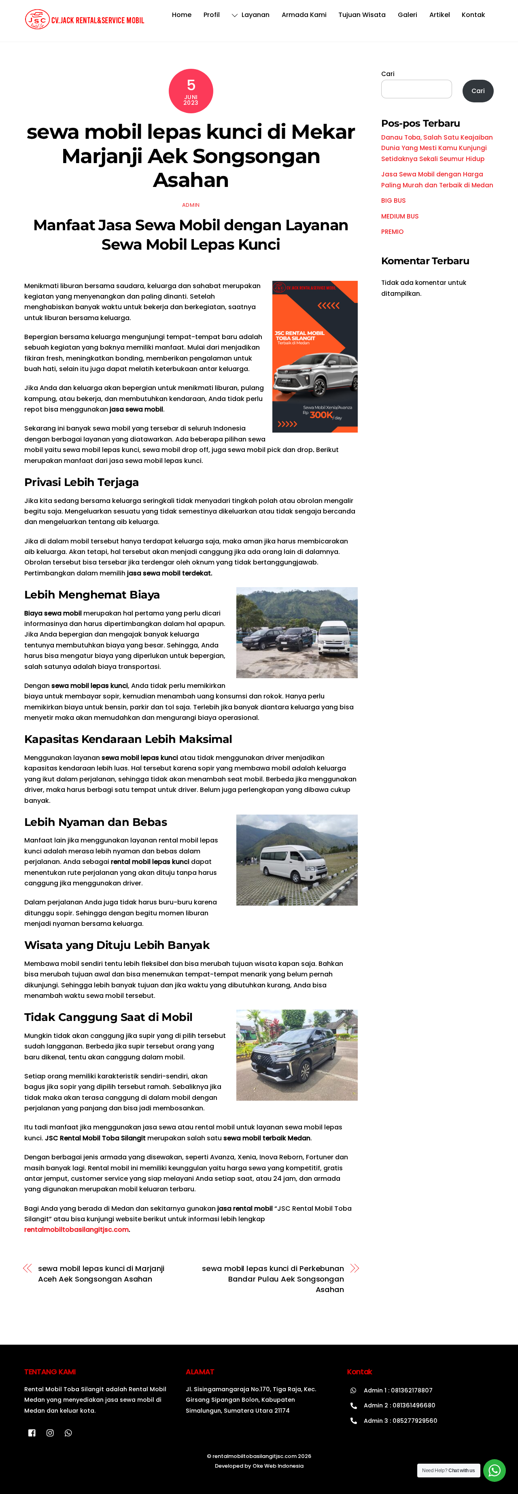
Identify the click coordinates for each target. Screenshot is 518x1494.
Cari (388, 74)
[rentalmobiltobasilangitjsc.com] (85, 26)
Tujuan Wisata (362, 14)
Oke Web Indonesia (278, 1466)
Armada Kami (304, 14)
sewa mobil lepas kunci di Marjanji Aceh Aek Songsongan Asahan (101, 1273)
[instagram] (50, 1432)
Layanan (255, 14)
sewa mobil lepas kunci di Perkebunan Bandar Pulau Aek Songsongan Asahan (273, 1279)
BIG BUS (393, 200)
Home (181, 14)
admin (191, 205)
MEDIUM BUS (400, 216)
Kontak (473, 14)
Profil (212, 14)
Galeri (407, 14)
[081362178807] (69, 1432)
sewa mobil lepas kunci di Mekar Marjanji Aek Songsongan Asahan (191, 155)
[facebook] (32, 1432)
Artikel (439, 14)
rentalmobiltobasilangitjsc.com (76, 1229)
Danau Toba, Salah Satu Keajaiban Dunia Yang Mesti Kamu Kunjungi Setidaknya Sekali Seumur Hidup (437, 148)
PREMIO (392, 231)
